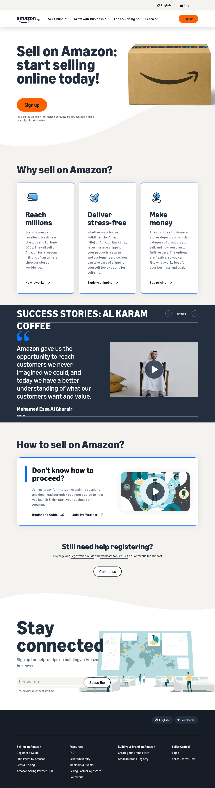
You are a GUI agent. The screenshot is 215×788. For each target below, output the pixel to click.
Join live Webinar (85, 514)
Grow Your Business (89, 19)
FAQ (72, 753)
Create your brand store (133, 753)
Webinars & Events (81, 765)
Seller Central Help (183, 759)
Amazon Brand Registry (133, 759)
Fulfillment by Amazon (31, 759)
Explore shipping (100, 282)
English (166, 5)
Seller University (79, 759)
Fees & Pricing (124, 19)
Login (175, 753)
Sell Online (56, 19)
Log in (188, 5)
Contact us (107, 571)
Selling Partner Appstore (85, 771)
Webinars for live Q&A (114, 556)
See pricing (158, 282)
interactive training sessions (78, 489)
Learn (149, 19)
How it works (35, 282)
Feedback (187, 720)
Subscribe (97, 682)
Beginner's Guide (45, 514)
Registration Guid (82, 556)
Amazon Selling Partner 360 (35, 771)
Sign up (188, 19)
